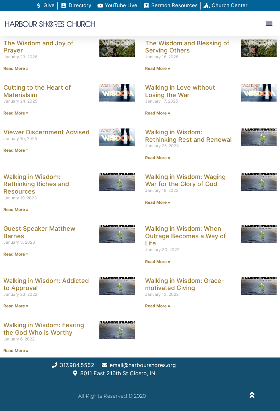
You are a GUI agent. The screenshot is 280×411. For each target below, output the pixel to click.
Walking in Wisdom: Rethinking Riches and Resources (36, 184)
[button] (269, 23)
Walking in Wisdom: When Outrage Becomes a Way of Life (185, 236)
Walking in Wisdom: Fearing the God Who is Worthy (43, 328)
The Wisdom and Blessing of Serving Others (187, 47)
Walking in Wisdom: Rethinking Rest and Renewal (188, 135)
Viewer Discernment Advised (46, 132)
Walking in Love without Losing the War (180, 91)
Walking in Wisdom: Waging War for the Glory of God (185, 180)
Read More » (16, 68)
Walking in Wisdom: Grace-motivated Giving (184, 284)
